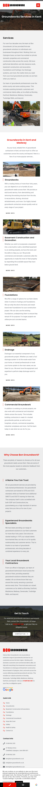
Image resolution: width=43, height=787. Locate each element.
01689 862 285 (18, 624)
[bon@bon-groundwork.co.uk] (23, 785)
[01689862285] (9, 785)
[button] (38, 5)
